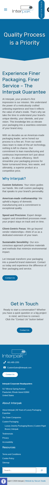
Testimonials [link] (7, 434)
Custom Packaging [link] (10, 422)
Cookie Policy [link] (8, 458)
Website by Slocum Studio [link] (35, 481)
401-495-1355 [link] (13, 362)
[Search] (41, 470)
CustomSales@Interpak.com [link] (19, 367)
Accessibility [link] (7, 442)
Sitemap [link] (5, 462)
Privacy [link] (5, 438)
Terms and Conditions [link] (11, 454)
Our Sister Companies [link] (11, 417)
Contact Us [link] (10, 374)
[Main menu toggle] (5, 9)
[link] (3, 481)
